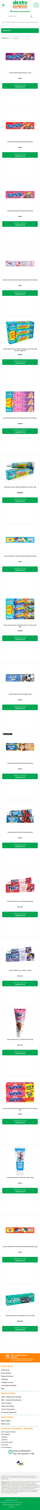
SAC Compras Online (7, 1432)
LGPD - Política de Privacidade (11, 1397)
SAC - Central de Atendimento (11, 1400)
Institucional (5, 1370)
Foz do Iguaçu (5, 1447)
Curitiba (3, 1437)
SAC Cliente (5, 1434)
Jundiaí (3, 1439)
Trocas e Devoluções (8, 1409)
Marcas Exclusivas (7, 1376)
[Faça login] (36, 7)
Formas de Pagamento (9, 1412)
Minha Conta (5, 1424)
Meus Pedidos (6, 1421)
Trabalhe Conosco (7, 1382)
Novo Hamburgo (6, 1442)
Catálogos (4, 1379)
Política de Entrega (7, 1406)
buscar (31, 16)
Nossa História (6, 1373)
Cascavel (4, 1445)
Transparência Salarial (8, 1385)
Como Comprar (6, 1403)
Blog (2, 1388)
